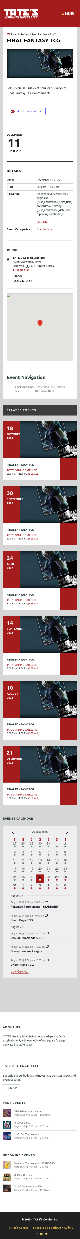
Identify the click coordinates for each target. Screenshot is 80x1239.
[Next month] (67, 832)
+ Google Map (21, 269)
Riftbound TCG (22, 1122)
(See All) (42, 222)
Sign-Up (11, 1087)
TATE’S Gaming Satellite (22, 470)
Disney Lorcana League (26, 951)
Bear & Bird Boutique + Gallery (53, 1227)
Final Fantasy (44, 229)
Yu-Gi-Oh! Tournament (26, 1134)
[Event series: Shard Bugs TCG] (46, 915)
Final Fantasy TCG (20, 464)
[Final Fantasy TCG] (40, 439)
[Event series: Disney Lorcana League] (47, 946)
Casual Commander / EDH (27, 938)
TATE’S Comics (18, 1227)
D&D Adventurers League (28, 1111)
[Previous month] (13, 832)
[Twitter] (45, 1234)
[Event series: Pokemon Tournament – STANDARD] (46, 902)
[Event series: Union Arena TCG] (47, 960)
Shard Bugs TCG (22, 920)
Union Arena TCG (22, 965)
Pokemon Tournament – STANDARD (34, 906)
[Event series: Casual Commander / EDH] (47, 933)
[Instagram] (40, 1234)
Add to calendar (27, 111)
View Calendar (20, 971)
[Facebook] (36, 1234)
